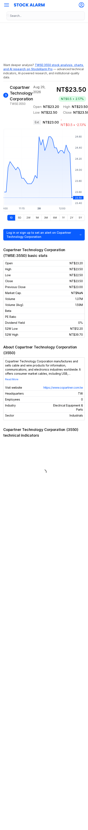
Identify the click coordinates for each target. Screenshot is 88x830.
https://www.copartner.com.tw (63, 387)
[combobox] (46, 15)
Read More (11, 379)
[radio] (11, 218)
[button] (6, 5)
